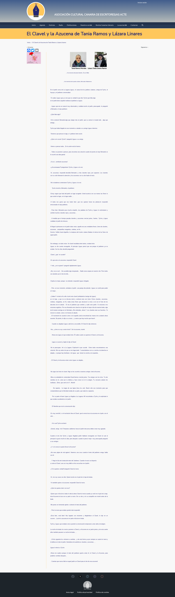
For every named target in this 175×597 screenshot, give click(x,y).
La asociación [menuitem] (122, 25)
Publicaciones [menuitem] (72, 25)
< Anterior (30, 47)
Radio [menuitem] (61, 25)
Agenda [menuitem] (42, 25)
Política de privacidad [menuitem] (84, 592)
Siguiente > (144, 47)
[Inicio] (36, 11)
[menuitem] (142, 25)
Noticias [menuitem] (52, 25)
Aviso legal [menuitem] (70, 592)
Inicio (28, 42)
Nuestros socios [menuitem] (86, 25)
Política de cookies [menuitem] (102, 592)
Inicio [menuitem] (34, 25)
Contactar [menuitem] (134, 25)
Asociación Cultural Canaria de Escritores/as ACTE (90, 14)
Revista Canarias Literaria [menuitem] (104, 25)
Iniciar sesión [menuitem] (142, 2)
